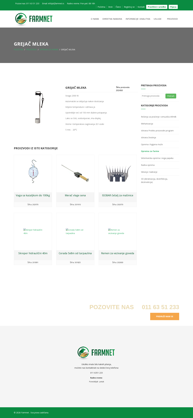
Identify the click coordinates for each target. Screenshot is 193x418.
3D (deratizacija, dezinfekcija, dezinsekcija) (154, 181)
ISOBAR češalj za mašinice (117, 195)
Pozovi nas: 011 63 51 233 (27, 3)
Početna (101, 7)
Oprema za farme (49, 49)
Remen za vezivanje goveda (117, 253)
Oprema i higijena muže (152, 144)
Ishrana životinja (148, 137)
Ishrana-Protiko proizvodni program (157, 130)
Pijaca (173, 7)
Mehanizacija (147, 123)
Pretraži (170, 96)
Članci (118, 7)
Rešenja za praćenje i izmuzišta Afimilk (158, 116)
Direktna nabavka (112, 19)
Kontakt (141, 7)
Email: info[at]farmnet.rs (53, 3)
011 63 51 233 (159, 307)
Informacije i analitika (138, 19)
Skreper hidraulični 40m (32, 253)
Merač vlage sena (75, 195)
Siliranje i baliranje (149, 172)
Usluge (158, 19)
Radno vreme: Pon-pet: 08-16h (81, 3)
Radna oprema (148, 165)
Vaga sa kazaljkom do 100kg (33, 195)
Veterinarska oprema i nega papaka (157, 158)
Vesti (110, 7)
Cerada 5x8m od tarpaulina (75, 253)
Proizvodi (172, 19)
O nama (95, 19)
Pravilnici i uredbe (157, 7)
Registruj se (129, 7)
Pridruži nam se (164, 316)
